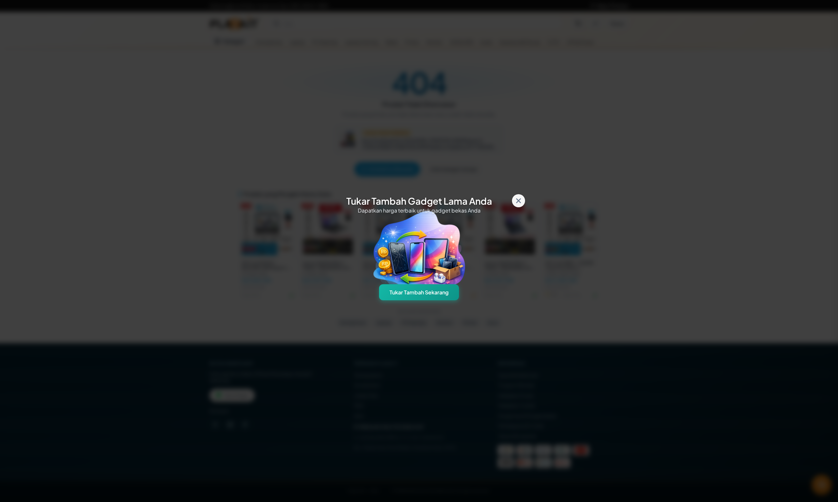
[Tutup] (518, 200)
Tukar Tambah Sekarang (419, 292)
